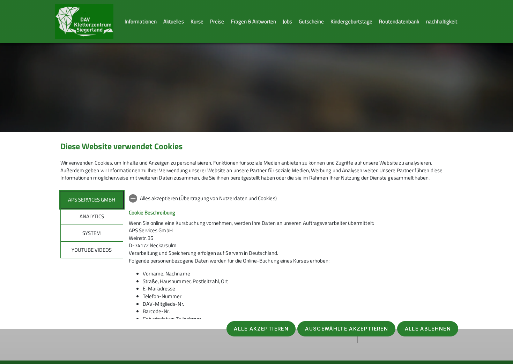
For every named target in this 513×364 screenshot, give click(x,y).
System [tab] (91, 233)
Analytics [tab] (92, 216)
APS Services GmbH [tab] (91, 200)
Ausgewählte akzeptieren (346, 329)
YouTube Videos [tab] (92, 250)
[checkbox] (291, 198)
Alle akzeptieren (261, 329)
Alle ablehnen (428, 329)
